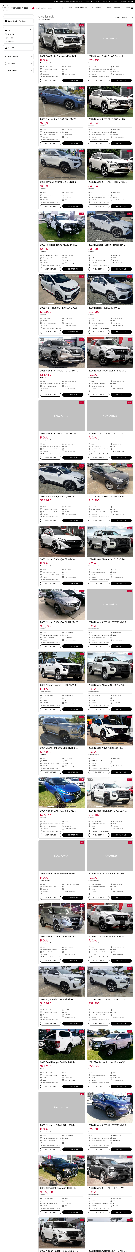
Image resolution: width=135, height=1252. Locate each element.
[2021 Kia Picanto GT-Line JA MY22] (62, 289)
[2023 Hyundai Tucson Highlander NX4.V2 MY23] (110, 226)
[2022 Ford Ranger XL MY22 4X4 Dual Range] (62, 226)
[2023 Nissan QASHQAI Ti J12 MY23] (62, 604)
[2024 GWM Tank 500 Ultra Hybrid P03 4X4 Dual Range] (62, 730)
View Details (50, 80)
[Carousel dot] (50, 177)
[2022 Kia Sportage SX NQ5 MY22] (62, 478)
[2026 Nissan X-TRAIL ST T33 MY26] (110, 604)
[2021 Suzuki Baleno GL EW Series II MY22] (110, 478)
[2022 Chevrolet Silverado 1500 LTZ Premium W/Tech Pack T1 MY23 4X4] (62, 1170)
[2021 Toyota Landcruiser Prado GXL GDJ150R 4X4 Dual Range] (110, 1044)
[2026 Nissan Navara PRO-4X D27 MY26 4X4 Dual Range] (110, 792)
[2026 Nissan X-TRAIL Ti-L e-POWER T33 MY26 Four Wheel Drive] (110, 415)
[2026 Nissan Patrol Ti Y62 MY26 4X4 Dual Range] (62, 918)
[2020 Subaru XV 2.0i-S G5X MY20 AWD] (62, 101)
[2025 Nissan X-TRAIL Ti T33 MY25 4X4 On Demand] (110, 101)
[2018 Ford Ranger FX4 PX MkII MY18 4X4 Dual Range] (62, 1044)
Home (70, 8)
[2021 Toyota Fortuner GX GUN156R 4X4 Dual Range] (62, 164)
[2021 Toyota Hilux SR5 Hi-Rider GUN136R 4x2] (62, 981)
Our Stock (96, 8)
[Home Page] (5, 8)
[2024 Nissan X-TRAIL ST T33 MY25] (110, 1107)
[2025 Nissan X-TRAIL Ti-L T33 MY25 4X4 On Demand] (62, 352)
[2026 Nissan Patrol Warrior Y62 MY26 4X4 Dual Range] (110, 352)
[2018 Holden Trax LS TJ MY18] (110, 289)
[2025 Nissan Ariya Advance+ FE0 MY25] (110, 730)
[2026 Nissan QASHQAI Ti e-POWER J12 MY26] (62, 541)
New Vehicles (81, 8)
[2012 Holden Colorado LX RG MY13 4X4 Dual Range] (110, 1233)
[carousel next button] (83, 38)
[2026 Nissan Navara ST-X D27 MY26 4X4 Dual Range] (110, 855)
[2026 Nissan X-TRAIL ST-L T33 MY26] (62, 1107)
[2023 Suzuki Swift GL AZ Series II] (110, 38)
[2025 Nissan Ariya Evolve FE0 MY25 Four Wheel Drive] (62, 855)
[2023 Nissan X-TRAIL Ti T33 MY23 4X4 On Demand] (110, 981)
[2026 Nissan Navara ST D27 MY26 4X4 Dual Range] (62, 667)
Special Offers (113, 8)
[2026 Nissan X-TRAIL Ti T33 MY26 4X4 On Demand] (62, 415)
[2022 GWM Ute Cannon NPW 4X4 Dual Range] (62, 38)
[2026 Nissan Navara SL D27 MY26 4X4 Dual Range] (110, 541)
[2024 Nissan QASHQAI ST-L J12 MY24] (62, 792)
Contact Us (73, 80)
